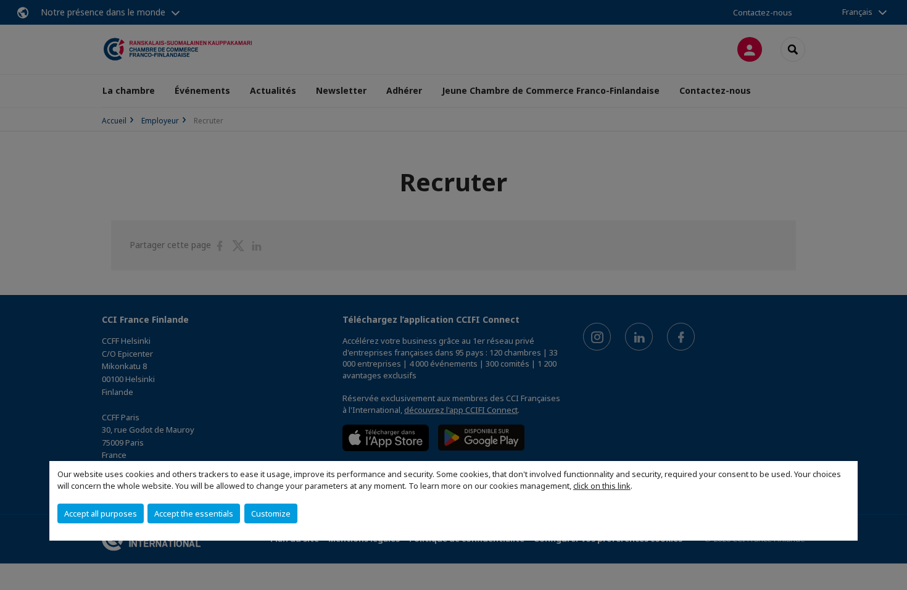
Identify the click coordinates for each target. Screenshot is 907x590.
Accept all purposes (100, 513)
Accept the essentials (193, 513)
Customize (271, 513)
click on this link (602, 485)
